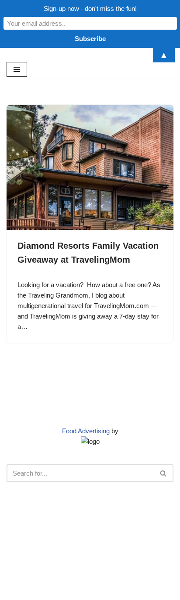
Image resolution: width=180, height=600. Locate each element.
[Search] (163, 473)
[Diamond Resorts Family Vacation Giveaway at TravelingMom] (90, 167)
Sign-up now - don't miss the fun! (90, 8)
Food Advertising (86, 431)
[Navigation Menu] (17, 69)
